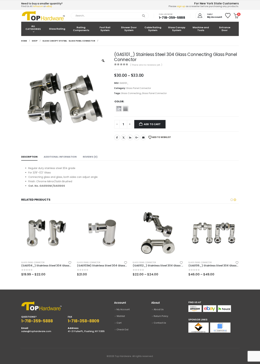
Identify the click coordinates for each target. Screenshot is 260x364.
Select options (121, 213)
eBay (49, 6)
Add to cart (152, 124)
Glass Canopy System (176, 29)
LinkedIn (130, 137)
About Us (159, 309)
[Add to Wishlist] (70, 262)
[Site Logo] (43, 15)
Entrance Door (224, 29)
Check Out (122, 329)
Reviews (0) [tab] (90, 156)
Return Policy (161, 316)
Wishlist (121, 316)
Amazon (38, 6)
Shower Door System (129, 29)
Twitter (123, 137)
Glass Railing (57, 29)
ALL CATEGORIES (33, 28)
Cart (119, 322)
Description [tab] (29, 156)
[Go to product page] (46, 233)
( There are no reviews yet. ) (146, 65)
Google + (137, 137)
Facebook (117, 137)
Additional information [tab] (60, 156)
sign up (181, 6)
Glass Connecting (131, 93)
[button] (231, 200)
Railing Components (81, 29)
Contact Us (160, 322)
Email (143, 137)
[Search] (144, 16)
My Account (123, 309)
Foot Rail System (105, 29)
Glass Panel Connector (138, 88)
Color (118, 101)
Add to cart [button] (66, 213)
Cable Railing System (153, 29)
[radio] (119, 108)
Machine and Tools (201, 29)
